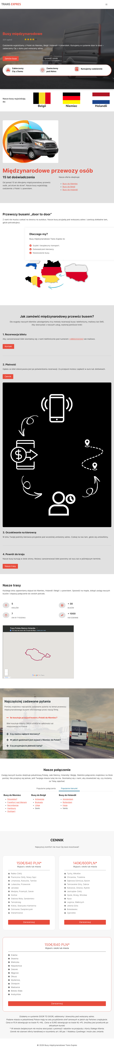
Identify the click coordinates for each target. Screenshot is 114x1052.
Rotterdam (67, 802)
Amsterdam (68, 799)
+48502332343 (76, 339)
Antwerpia (39, 799)
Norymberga (12, 805)
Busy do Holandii (70, 190)
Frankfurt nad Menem (17, 802)
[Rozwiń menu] (106, 4)
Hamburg (11, 808)
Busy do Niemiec (70, 184)
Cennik (8, 376)
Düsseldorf (12, 799)
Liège (37, 805)
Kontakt (8, 346)
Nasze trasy (10, 566)
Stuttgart (11, 811)
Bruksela (39, 802)
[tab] (46, 788)
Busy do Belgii (69, 187)
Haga (65, 805)
